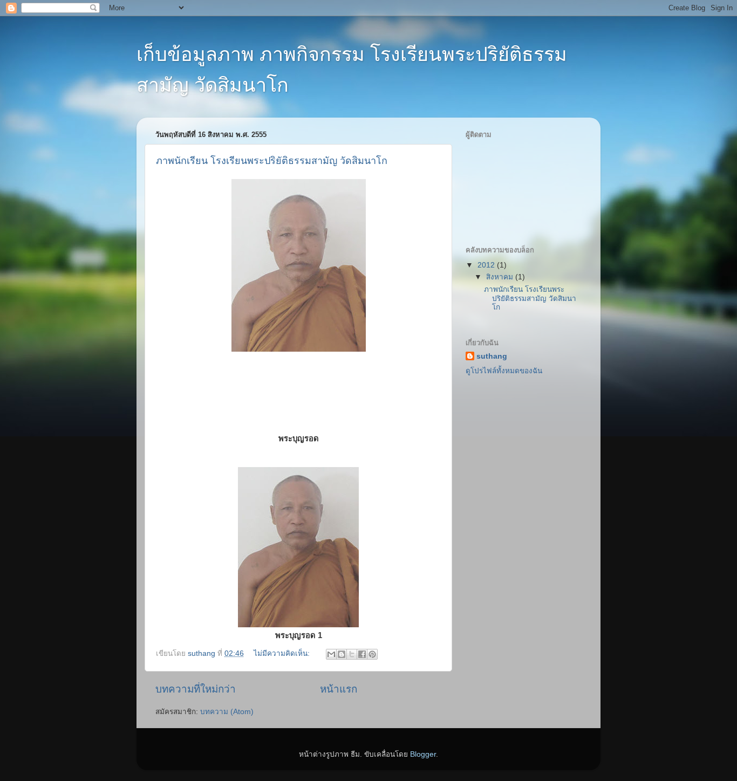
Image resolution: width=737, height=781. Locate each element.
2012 (487, 265)
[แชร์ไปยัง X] (351, 654)
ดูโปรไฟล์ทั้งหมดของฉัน (504, 371)
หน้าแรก (338, 689)
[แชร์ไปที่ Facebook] (362, 654)
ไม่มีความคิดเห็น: (283, 653)
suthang (491, 356)
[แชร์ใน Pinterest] (372, 654)
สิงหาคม (500, 277)
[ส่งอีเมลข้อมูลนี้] (331, 654)
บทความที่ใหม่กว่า (195, 689)
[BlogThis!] (341, 654)
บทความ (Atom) (227, 712)
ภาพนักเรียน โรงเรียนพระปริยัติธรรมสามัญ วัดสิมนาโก (271, 160)
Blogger (423, 754)
